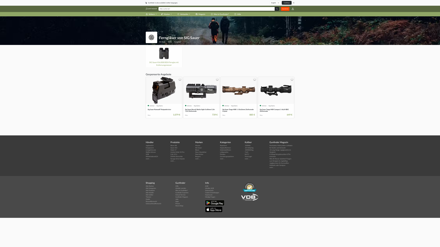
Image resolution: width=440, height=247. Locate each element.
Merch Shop (179, 206)
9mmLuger (248, 156)
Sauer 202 (173, 148)
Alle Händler (150, 192)
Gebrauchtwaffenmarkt (153, 203)
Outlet (148, 199)
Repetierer (223, 145)
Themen (148, 197)
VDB (147, 154)
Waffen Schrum (151, 152)
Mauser (197, 145)
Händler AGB (209, 188)
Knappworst (150, 148)
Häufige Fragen (210, 197)
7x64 (246, 152)
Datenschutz (209, 190)
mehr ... (148, 159)
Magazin (201, 14)
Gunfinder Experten (181, 192)
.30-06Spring (249, 148)
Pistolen (222, 154)
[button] (291, 9)
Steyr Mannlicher (200, 152)
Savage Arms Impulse (177, 159)
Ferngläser (177, 42)
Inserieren (285, 9)
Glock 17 (173, 150)
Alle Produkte (150, 190)
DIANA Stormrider (176, 156)
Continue (287, 3)
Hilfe (239, 14)
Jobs (176, 199)
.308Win (247, 145)
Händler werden (180, 188)
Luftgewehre (224, 152)
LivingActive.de (151, 150)
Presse (177, 203)
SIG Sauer (162, 42)
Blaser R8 (173, 145)
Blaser (197, 150)
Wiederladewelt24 (152, 156)
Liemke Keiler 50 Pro (177, 152)
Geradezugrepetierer (227, 156)
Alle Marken (150, 186)
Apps (177, 201)
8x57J (247, 154)
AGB (206, 186)
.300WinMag (249, 150)
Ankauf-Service (180, 195)
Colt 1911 (173, 154)
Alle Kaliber (149, 195)
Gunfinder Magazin (181, 197)
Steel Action (199, 154)
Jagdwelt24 (150, 145)
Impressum (208, 195)
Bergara (198, 156)
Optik (170, 42)
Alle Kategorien (151, 188)
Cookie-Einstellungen (212, 192)
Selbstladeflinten (225, 150)
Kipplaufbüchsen (225, 148)
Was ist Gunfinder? (221, 14)
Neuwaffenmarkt (151, 201)
